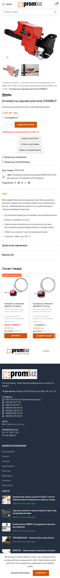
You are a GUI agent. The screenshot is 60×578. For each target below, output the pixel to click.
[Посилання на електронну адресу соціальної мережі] (19, 183)
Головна (6, 83)
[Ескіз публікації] (6, 500)
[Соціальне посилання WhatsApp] (25, 183)
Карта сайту (7, 485)
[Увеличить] (7, 57)
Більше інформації (20, 573)
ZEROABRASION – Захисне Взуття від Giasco (33, 538)
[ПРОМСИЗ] (18, 351)
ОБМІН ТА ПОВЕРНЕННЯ (30, 150)
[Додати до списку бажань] (55, 276)
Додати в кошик (25, 125)
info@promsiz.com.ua (14, 424)
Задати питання (30, 138)
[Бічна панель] (3, 176)
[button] (5, 40)
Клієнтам (6, 471)
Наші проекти (8, 466)
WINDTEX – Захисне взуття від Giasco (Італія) (34, 550)
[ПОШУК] (55, 12)
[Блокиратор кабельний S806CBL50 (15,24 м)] (44, 287)
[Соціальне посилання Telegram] (29, 183)
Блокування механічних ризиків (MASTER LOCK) (34, 175)
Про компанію (8, 452)
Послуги (5, 461)
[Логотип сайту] (30, 4)
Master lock (8, 322)
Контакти (6, 480)
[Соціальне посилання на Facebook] (15, 183)
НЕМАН (46, 351)
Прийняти (41, 573)
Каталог (15, 83)
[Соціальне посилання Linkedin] (22, 183)
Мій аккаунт (7, 476)
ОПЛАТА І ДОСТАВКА (30, 144)
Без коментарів (28, 503)
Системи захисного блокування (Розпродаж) (22, 178)
